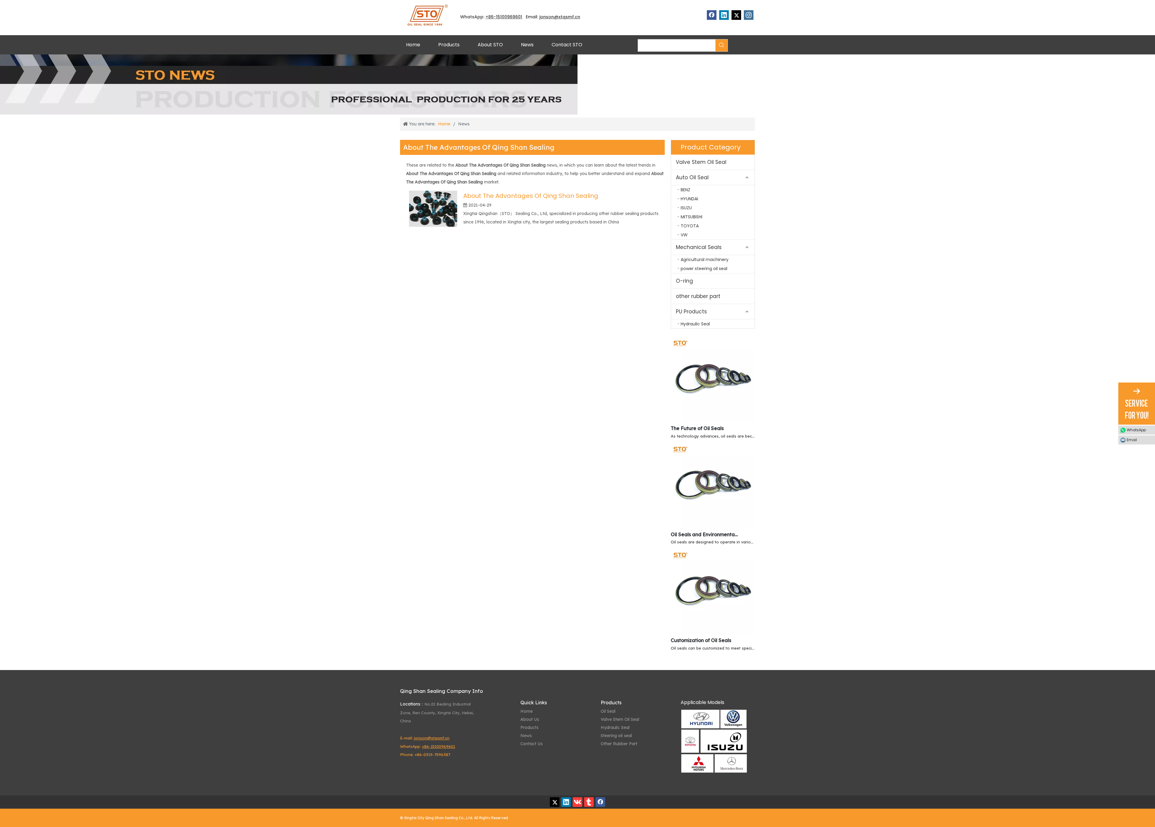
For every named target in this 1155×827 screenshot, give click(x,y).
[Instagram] (748, 15)
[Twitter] (736, 15)
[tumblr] (589, 802)
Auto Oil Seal (692, 177)
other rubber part (698, 296)
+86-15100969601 (438, 746)
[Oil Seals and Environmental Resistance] (713, 526)
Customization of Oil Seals (701, 640)
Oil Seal (608, 711)
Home (526, 711)
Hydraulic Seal (695, 324)
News (526, 735)
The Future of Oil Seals (697, 428)
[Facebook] (711, 15)
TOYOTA (690, 226)
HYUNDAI (689, 199)
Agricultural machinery (704, 260)
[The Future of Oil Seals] (713, 420)
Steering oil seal (616, 735)
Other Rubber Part (619, 743)
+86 (489, 17)
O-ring (684, 280)
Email (1132, 439)
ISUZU (686, 208)
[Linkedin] (724, 15)
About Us (529, 719)
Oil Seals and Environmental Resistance (705, 534)
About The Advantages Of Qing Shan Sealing (530, 196)
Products (529, 727)
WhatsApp (1136, 429)
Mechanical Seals (699, 247)
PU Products (691, 311)
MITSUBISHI (691, 217)
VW (684, 235)
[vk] (577, 802)
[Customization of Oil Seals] (713, 632)
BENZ (685, 190)
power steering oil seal (704, 269)
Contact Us (531, 743)
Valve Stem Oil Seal (701, 162)
